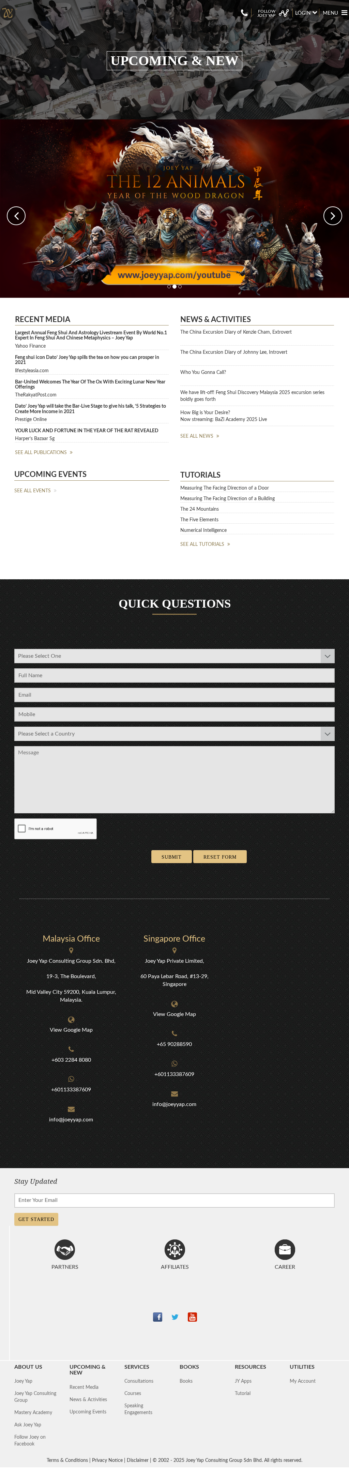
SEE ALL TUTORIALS (203, 542)
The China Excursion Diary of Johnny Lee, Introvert (233, 350)
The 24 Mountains (199, 507)
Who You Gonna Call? (203, 370)
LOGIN (302, 13)
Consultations (138, 1379)
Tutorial (243, 1391)
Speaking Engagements (138, 1407)
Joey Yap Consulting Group (35, 1395)
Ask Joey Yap (27, 1423)
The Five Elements (199, 517)
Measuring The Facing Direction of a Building (227, 496)
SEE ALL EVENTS (33, 488)
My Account (303, 1379)
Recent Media (84, 1385)
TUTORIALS (200, 473)
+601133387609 (71, 1087)
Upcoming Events (88, 1409)
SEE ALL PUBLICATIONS (41, 450)
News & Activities (88, 1397)
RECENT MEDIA (42, 317)
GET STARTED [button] (36, 1217)
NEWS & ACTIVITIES (215, 317)
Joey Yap (23, 1379)
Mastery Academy (33, 1410)
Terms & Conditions (67, 1458)
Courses (132, 1391)
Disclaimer (138, 1458)
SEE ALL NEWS (197, 434)
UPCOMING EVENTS (50, 472)
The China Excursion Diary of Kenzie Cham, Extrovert (236, 330)
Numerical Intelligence (203, 528)
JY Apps (243, 1379)
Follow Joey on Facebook (30, 1438)
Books (186, 1379)
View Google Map (71, 1027)
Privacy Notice (107, 1458)
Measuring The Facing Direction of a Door (224, 485)
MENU (330, 13)
